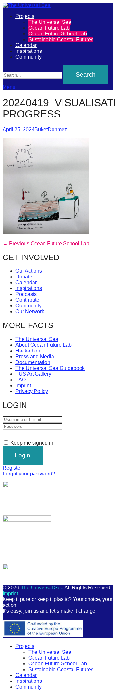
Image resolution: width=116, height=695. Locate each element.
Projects (24, 16)
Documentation (32, 362)
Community (28, 57)
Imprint (23, 385)
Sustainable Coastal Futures (60, 39)
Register (12, 468)
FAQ (20, 379)
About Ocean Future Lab (43, 345)
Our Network (29, 311)
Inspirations (28, 51)
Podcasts (26, 294)
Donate (23, 276)
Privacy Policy (31, 391)
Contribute (27, 300)
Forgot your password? (29, 473)
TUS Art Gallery (33, 374)
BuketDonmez (50, 129)
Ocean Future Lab (49, 28)
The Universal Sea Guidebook (50, 368)
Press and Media (34, 356)
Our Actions (28, 271)
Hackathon (27, 350)
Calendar (26, 45)
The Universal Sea (49, 22)
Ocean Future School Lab (57, 33)
